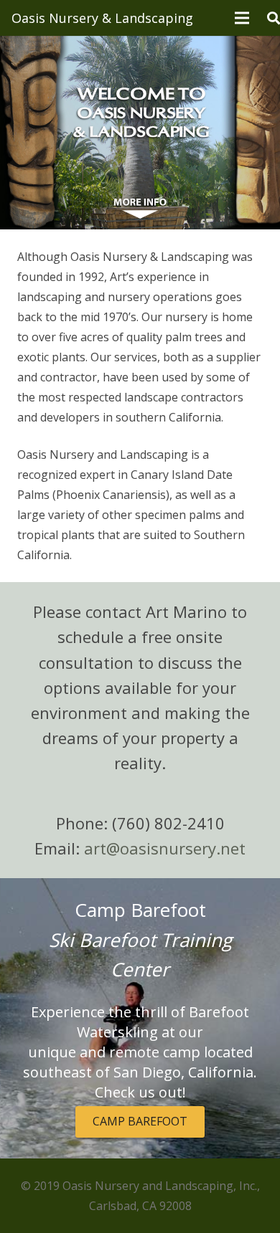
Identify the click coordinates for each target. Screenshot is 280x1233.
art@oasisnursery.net (165, 848)
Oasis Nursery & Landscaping (102, 18)
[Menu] (241, 18)
